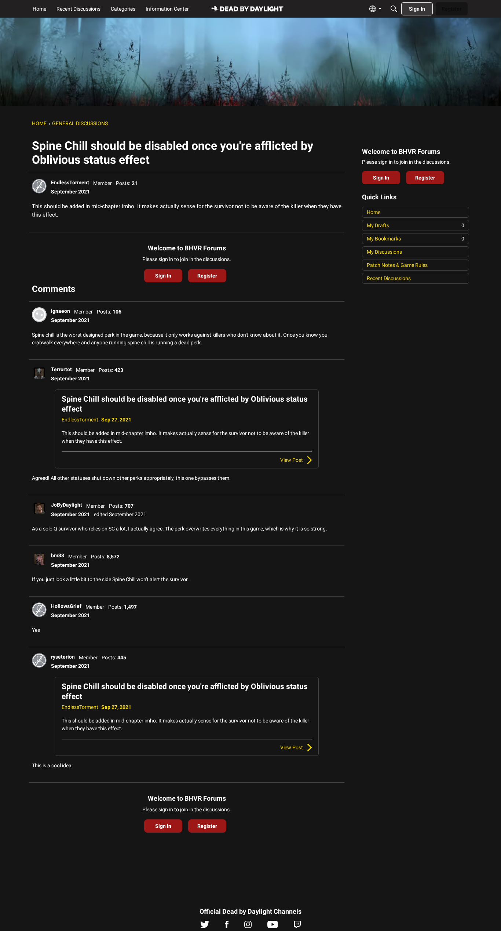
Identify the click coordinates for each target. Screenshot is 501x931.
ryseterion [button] (63, 657)
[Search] (394, 8)
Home (373, 212)
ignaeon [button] (60, 311)
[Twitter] (204, 926)
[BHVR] (247, 9)
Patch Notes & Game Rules (397, 265)
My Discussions (384, 252)
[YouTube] (272, 926)
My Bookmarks (415, 239)
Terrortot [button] (61, 369)
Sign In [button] (163, 276)
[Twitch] (297, 926)
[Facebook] (226, 926)
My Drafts (415, 225)
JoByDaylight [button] (66, 505)
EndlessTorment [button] (70, 182)
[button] (39, 186)
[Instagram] (248, 926)
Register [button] (207, 276)
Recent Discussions (389, 278)
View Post (291, 460)
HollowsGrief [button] (66, 606)
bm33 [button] (57, 555)
